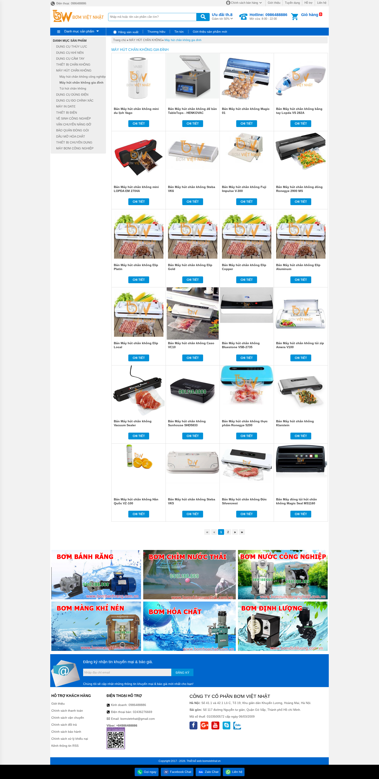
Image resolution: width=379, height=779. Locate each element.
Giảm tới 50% (222, 16)
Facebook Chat (180, 772)
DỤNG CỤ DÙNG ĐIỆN (72, 94)
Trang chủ (119, 40)
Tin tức (179, 31)
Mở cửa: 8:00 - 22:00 (268, 16)
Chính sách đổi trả (64, 724)
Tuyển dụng (292, 2)
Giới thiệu (274, 2)
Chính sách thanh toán (67, 710)
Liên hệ (321, 2)
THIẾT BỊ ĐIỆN (66, 112)
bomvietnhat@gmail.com (137, 718)
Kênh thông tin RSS (65, 745)
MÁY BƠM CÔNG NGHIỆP (74, 148)
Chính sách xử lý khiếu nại (69, 738)
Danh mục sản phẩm (79, 31)
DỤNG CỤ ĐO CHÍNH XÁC (74, 100)
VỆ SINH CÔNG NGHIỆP (73, 118)
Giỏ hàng (309, 15)
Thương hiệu (156, 31)
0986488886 (137, 705)
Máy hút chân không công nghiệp (82, 76)
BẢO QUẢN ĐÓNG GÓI (72, 130)
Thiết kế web (194, 761)
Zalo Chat (211, 772)
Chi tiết (139, 123)
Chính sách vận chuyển (67, 717)
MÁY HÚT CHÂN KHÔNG (145, 40)
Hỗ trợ (308, 2)
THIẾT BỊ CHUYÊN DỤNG (74, 142)
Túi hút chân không (72, 88)
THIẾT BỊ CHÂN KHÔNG (73, 64)
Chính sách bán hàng (244, 2)
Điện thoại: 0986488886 (70, 3)
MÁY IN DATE (65, 106)
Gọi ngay (149, 772)
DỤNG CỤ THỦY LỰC (71, 46)
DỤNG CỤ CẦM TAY (70, 58)
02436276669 (142, 712)
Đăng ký (182, 672)
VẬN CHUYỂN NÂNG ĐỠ (73, 124)
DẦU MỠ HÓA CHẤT (70, 136)
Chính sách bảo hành (66, 731)
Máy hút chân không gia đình (182, 40)
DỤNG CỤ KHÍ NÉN (70, 52)
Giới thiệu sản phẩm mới (210, 31)
